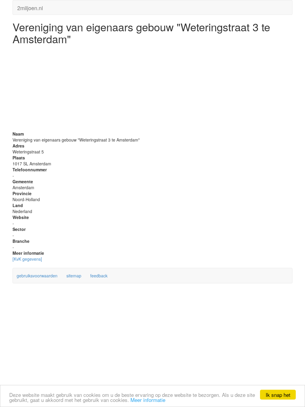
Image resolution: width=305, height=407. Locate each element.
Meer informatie (147, 399)
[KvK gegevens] (27, 259)
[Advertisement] (152, 89)
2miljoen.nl (30, 6)
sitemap (73, 276)
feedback (99, 276)
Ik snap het (278, 394)
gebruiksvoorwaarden (37, 276)
